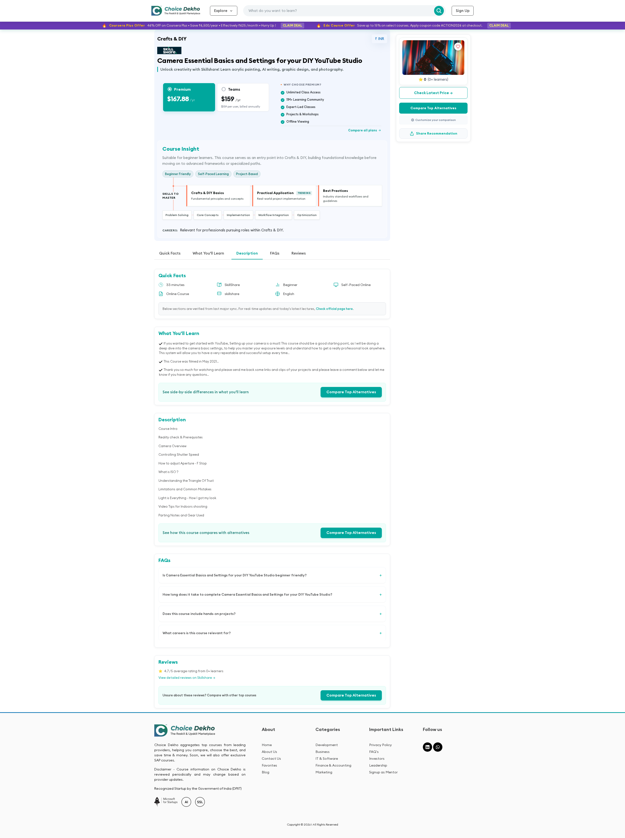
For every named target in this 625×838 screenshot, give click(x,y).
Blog (265, 772)
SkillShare (232, 285)
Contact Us (271, 758)
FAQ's (374, 751)
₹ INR (379, 38)
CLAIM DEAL (292, 25)
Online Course (177, 294)
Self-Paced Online (356, 285)
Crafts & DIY (172, 39)
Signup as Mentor (383, 772)
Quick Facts (169, 253)
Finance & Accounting (333, 765)
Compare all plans (364, 130)
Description (247, 253)
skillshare (232, 294)
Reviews (299, 253)
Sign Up (462, 10)
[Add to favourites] (458, 46)
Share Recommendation (436, 133)
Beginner (290, 285)
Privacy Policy (380, 745)
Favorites (269, 765)
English (288, 294)
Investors (377, 758)
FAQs (274, 253)
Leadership (378, 765)
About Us (269, 751)
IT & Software (326, 758)
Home (267, 745)
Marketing (323, 772)
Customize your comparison (435, 120)
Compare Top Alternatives (351, 392)
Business (322, 751)
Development (326, 745)
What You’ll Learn (208, 253)
